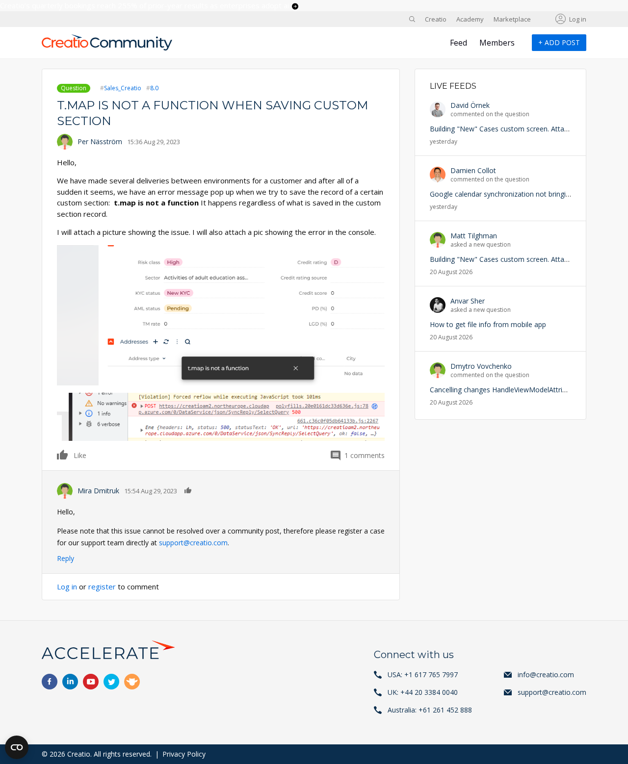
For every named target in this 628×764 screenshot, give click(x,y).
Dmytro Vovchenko (481, 366)
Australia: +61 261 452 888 (430, 709)
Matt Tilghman (473, 235)
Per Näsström (100, 141)
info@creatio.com (546, 674)
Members (497, 42)
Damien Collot (473, 170)
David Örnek (470, 105)
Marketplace (512, 19)
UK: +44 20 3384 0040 (423, 692)
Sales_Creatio (122, 88)
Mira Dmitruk (98, 490)
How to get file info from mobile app (488, 324)
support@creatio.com (193, 542)
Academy (470, 19)
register (102, 586)
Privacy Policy (184, 754)
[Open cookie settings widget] (16, 747)
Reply (65, 558)
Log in (577, 19)
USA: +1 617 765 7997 (423, 674)
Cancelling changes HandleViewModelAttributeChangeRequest (528, 389)
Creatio (435, 19)
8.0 (154, 88)
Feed (458, 42)
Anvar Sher (467, 301)
